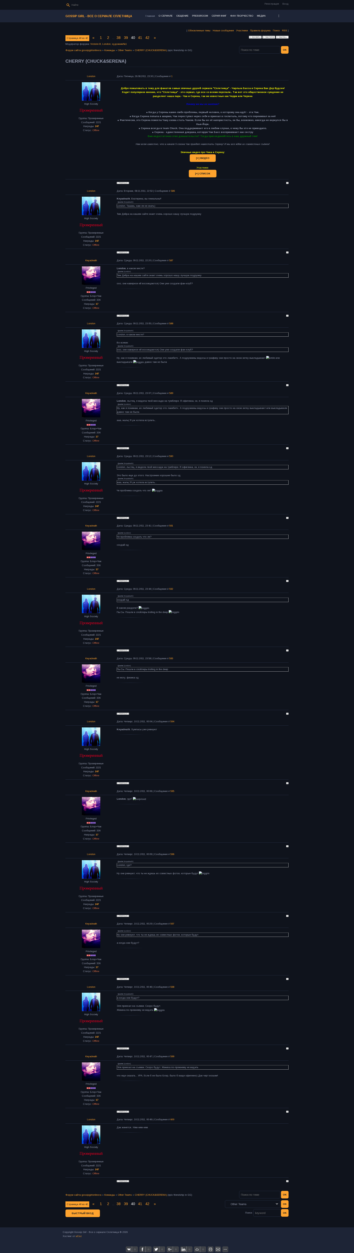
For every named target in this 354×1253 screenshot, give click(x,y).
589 (171, 393)
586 (173, 191)
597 (172, 923)
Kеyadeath (91, 260)
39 (126, 38)
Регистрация (272, 3)
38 (119, 38)
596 (172, 854)
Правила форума (260, 30)
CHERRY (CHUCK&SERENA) (151, 50)
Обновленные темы (199, 30)
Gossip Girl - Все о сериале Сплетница (98, 16)
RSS (284, 30)
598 (172, 987)
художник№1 (119, 44)
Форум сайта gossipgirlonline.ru (83, 50)
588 (171, 323)
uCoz (79, 1236)
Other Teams (125, 50)
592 (171, 589)
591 (171, 525)
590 (171, 456)
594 (172, 721)
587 (171, 260)
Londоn (106, 44)
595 (172, 791)
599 (172, 1056)
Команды (109, 50)
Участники (242, 30)
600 (172, 1119)
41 (140, 38)
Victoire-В (95, 44)
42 (147, 38)
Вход (285, 3)
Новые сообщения (223, 30)
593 (171, 658)
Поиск (276, 30)
